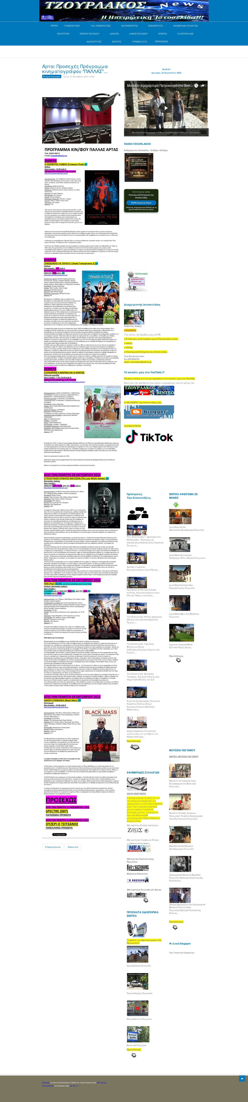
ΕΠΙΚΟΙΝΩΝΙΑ (161, 41)
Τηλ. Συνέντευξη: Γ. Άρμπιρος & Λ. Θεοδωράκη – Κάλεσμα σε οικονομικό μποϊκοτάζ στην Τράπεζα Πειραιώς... (145, 541)
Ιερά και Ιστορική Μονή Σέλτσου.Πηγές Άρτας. (180, 646)
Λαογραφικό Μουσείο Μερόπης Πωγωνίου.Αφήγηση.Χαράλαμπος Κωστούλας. (186, 877)
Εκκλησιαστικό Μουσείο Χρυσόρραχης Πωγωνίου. (181, 847)
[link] (151, 338)
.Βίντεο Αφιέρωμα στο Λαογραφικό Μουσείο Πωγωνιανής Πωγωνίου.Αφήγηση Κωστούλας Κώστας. (187, 908)
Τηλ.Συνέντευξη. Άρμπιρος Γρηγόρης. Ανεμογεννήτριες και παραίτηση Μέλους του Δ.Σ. (143, 676)
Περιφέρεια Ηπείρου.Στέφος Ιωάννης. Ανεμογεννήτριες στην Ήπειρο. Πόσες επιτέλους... (143, 592)
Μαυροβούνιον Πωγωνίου (139, 1018)
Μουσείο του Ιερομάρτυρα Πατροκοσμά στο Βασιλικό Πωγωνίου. (182, 783)
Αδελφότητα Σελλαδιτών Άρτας (144, 889)
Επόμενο (72, 846)
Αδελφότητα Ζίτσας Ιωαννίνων (142, 825)
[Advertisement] (94, 51)
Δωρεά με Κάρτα (141, 202)
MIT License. (102, 1082)
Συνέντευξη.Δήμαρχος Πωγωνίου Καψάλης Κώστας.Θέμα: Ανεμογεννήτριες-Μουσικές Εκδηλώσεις (143, 705)
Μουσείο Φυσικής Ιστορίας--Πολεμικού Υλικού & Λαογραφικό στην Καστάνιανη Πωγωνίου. (185, 816)
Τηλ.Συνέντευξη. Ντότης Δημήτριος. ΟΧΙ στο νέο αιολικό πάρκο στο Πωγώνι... (145, 619)
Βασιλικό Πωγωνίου (137, 1045)
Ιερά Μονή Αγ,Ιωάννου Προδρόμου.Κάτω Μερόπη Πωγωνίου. (187, 556)
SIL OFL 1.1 (74, 1085)
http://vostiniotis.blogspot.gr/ (182, 952)
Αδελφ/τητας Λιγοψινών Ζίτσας (143, 839)
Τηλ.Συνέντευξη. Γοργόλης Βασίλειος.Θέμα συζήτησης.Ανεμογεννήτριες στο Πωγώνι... (143, 648)
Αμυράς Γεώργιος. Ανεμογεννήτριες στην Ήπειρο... (143, 568)
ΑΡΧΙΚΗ (54, 25)
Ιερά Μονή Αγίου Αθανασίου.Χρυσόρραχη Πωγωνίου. (187, 528)
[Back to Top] (242, 1078)
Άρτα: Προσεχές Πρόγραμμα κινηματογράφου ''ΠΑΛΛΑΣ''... (75, 68)
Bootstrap (46, 1082)
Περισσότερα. (176, 655)
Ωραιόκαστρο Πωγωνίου (139, 965)
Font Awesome (48, 1085)
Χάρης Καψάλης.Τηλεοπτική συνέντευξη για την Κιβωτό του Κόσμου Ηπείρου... (142, 733)
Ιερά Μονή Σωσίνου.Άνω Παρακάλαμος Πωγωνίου (182, 586)
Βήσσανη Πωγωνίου (137, 873)
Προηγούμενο (53, 846)
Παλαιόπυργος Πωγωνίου (139, 993)
